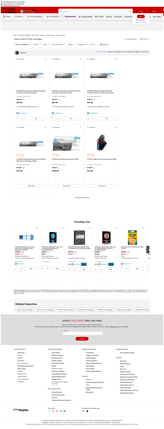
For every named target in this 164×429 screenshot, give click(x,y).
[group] (26, 249)
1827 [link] (128, 251)
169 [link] (23, 99)
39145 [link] (22, 251)
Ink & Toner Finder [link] (101, 51)
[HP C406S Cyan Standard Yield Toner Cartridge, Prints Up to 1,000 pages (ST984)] (66, 75)
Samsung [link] (42, 35)
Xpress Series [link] (51, 35)
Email (66, 331)
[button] (131, 11)
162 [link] (23, 167)
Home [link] (15, 35)
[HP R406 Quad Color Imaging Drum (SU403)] (66, 143)
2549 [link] (75, 251)
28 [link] (94, 167)
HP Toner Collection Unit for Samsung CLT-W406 (102, 159)
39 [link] (48, 251)
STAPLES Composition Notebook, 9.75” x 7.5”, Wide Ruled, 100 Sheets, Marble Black (79, 247)
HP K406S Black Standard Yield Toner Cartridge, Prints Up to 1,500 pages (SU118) (31, 91)
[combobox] (95, 11)
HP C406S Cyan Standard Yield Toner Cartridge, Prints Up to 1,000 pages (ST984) (66, 91)
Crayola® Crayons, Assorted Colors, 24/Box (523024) (132, 247)
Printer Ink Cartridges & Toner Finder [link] (28, 35)
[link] (28, 2)
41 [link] (58, 167)
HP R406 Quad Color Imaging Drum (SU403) (65, 159)
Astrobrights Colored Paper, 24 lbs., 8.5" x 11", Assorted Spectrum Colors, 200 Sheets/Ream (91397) (105, 248)
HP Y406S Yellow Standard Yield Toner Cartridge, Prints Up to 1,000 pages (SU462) (31, 160)
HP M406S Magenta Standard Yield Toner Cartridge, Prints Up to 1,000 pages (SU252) (100, 91)
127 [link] (101, 251)
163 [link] (94, 99)
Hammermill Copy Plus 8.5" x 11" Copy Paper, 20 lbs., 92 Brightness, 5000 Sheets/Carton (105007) (25, 248)
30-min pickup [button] (18, 261)
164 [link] (59, 99)
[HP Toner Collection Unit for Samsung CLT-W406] (102, 143)
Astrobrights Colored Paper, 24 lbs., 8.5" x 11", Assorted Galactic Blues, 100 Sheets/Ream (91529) (52, 248)
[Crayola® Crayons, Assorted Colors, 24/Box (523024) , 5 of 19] (132, 237)
